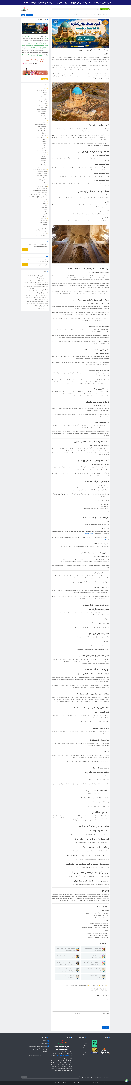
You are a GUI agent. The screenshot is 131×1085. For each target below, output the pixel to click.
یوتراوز (73, 490)
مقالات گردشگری (43, 222)
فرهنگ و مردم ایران (43, 177)
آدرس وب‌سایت (106, 1020)
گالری (86, 14)
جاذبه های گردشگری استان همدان (41, 299)
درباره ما (81, 14)
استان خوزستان (43, 132)
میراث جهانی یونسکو (84, 985)
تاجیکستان (44, 92)
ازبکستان (45, 94)
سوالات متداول (44, 107)
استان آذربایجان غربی (42, 111)
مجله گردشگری (92, 14)
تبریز (33, 294)
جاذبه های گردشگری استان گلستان (30, 290)
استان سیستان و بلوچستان (41, 137)
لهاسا (47, 292)
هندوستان (45, 217)
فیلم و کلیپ (44, 233)
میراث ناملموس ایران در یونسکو (40, 169)
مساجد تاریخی (45, 282)
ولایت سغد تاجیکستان (42, 188)
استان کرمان (44, 147)
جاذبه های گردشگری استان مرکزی (41, 305)
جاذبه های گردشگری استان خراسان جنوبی (39, 279)
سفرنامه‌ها (45, 224)
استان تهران (44, 122)
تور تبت (46, 297)
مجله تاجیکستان (43, 184)
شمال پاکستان (44, 96)
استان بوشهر (44, 120)
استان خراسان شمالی (42, 130)
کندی (43, 277)
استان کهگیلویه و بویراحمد (41, 151)
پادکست (45, 232)
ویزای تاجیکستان (28, 296)
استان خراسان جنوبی (42, 126)
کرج (30, 288)
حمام (47, 284)
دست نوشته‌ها (44, 226)
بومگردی (46, 288)
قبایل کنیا (33, 275)
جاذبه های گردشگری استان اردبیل (37, 297)
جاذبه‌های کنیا (44, 220)
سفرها (104, 14)
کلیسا (47, 275)
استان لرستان (44, 156)
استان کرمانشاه (43, 149)
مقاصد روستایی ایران (42, 171)
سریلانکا (45, 98)
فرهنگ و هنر (45, 303)
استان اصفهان (44, 115)
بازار (40, 282)
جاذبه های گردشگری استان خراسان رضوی (40, 307)
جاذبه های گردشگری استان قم (42, 309)
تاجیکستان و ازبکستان (42, 90)
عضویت (25, 265)
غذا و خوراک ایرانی (43, 181)
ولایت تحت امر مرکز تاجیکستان (40, 190)
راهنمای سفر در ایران (42, 183)
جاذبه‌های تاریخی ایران (70, 985)
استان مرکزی (44, 160)
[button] (105, 9)
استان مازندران (44, 158)
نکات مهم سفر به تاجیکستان (41, 198)
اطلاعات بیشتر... (24, 2)
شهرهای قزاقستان (27, 275)
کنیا (24, 296)
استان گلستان (44, 152)
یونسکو (43, 284)
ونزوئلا (45, 88)
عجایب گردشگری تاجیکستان (41, 186)
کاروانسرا (32, 305)
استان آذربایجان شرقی (42, 109)
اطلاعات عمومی (43, 218)
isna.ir (105, 539)
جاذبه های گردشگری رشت (29, 286)
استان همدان (44, 164)
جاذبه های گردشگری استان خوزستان (32, 282)
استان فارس (44, 139)
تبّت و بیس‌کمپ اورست (42, 102)
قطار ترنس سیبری (43, 103)
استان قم (45, 143)
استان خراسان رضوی (42, 128)
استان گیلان (44, 154)
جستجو (24, 250)
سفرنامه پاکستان (27, 297)
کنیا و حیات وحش (43, 100)
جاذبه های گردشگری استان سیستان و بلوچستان (38, 280)
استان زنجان (77, 985)
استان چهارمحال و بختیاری (41, 124)
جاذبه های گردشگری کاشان (40, 292)
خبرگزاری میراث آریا (89, 533)
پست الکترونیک (76, 1013)
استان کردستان (44, 145)
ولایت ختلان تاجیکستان (42, 192)
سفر (28, 301)
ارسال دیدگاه (105, 1027)
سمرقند (45, 201)
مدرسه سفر (44, 228)
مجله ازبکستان (44, 207)
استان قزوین (44, 141)
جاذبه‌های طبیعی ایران (42, 175)
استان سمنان (44, 135)
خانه (108, 14)
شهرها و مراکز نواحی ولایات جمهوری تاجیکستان (37, 196)
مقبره (30, 301)
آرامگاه (46, 277)
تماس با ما (75, 14)
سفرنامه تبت (32, 303)
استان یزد (45, 166)
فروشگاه (99, 14)
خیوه (46, 205)
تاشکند (45, 200)
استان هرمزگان (44, 162)
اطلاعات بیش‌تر (44, 79)
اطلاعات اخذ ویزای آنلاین (41, 230)
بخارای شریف (44, 203)
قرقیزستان (45, 211)
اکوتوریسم (43, 275)
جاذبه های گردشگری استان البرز (42, 301)
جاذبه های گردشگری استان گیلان (41, 294)
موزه (34, 309)
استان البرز (44, 117)
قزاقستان (45, 209)
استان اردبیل (44, 113)
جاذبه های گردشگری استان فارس (40, 296)
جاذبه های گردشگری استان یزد (38, 288)
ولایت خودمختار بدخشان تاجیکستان (39, 194)
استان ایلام (44, 119)
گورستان (28, 303)
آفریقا (39, 290)
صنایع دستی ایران (43, 179)
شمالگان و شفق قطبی (42, 105)
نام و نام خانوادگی (105, 1013)
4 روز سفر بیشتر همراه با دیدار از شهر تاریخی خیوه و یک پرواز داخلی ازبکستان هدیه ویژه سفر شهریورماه (71, 2)
